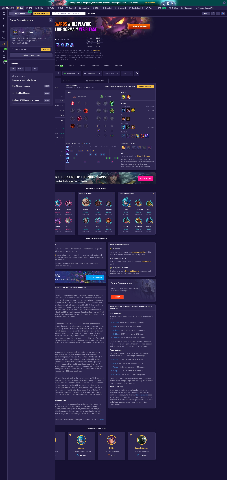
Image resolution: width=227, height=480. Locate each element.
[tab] (57, 66)
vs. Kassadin (115, 375)
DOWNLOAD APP (43, 13)
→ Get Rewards (148, 3)
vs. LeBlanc (115, 334)
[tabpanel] (31, 89)
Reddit (117, 297)
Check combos (95, 277)
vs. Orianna (115, 330)
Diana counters (142, 395)
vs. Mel (113, 326)
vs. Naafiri (115, 323)
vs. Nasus (114, 359)
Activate (46, 49)
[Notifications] (213, 13)
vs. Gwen (114, 363)
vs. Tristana (115, 338)
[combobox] (68, 13)
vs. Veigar (114, 371)
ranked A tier (96, 50)
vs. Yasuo (114, 367)
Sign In (206, 13)
